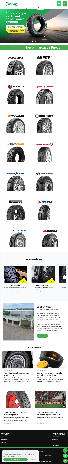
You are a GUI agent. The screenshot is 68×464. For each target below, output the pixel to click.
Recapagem (25, 8)
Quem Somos (55, 436)
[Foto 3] (35, 41)
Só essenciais (33, 459)
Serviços (16, 8)
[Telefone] (65, 450)
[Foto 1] (32, 41)
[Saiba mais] (15, 66)
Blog (53, 442)
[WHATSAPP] (59, 3)
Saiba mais (19, 456)
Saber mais (42, 336)
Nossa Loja (55, 439)
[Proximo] (65, 277)
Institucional (35, 8)
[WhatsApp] (65, 455)
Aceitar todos (15, 459)
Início (3, 8)
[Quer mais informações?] (65, 461)
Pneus (9, 8)
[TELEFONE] (65, 3)
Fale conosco (55, 445)
